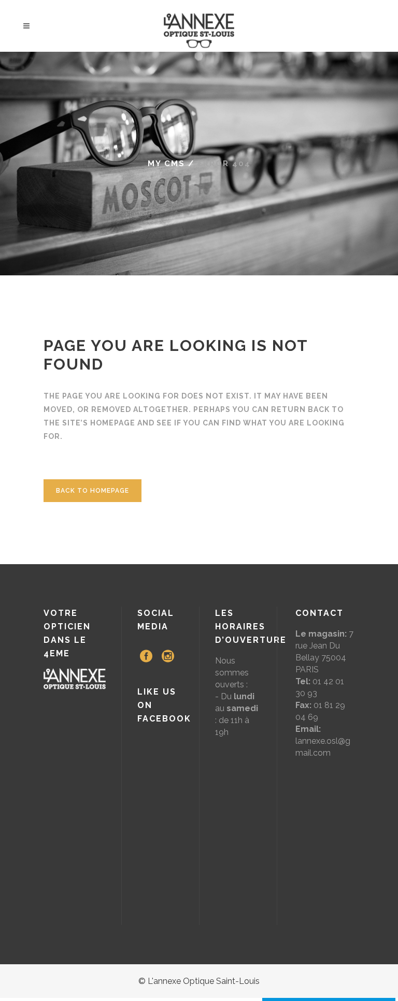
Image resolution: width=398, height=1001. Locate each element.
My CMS (166, 163)
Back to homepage (92, 490)
